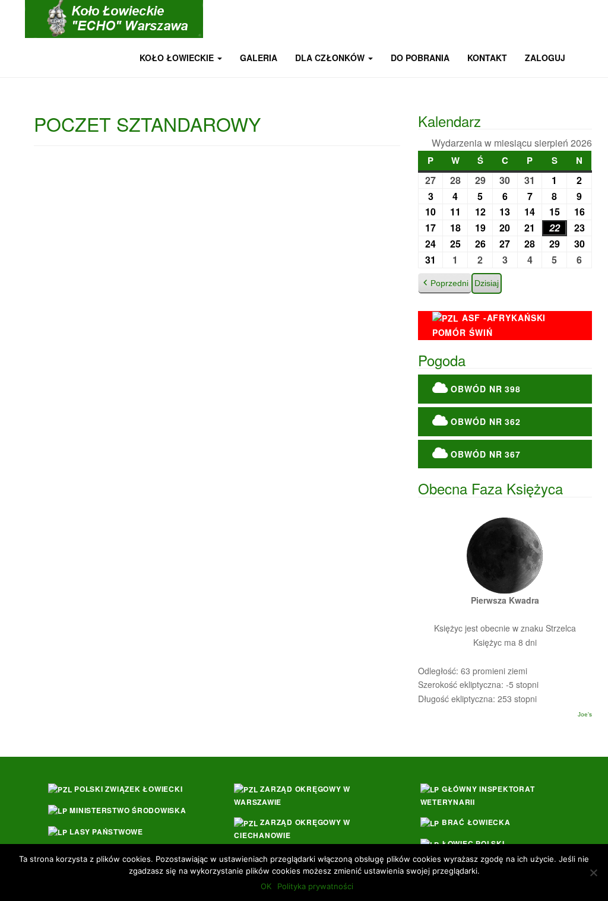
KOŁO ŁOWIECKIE (178, 58)
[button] (444, 283)
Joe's (585, 714)
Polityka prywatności (315, 886)
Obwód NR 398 (484, 389)
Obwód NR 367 (484, 454)
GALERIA (258, 58)
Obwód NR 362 (484, 421)
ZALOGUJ (545, 58)
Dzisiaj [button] (486, 283)
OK (266, 886)
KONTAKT (487, 58)
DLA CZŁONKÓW (331, 58)
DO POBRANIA (420, 58)
